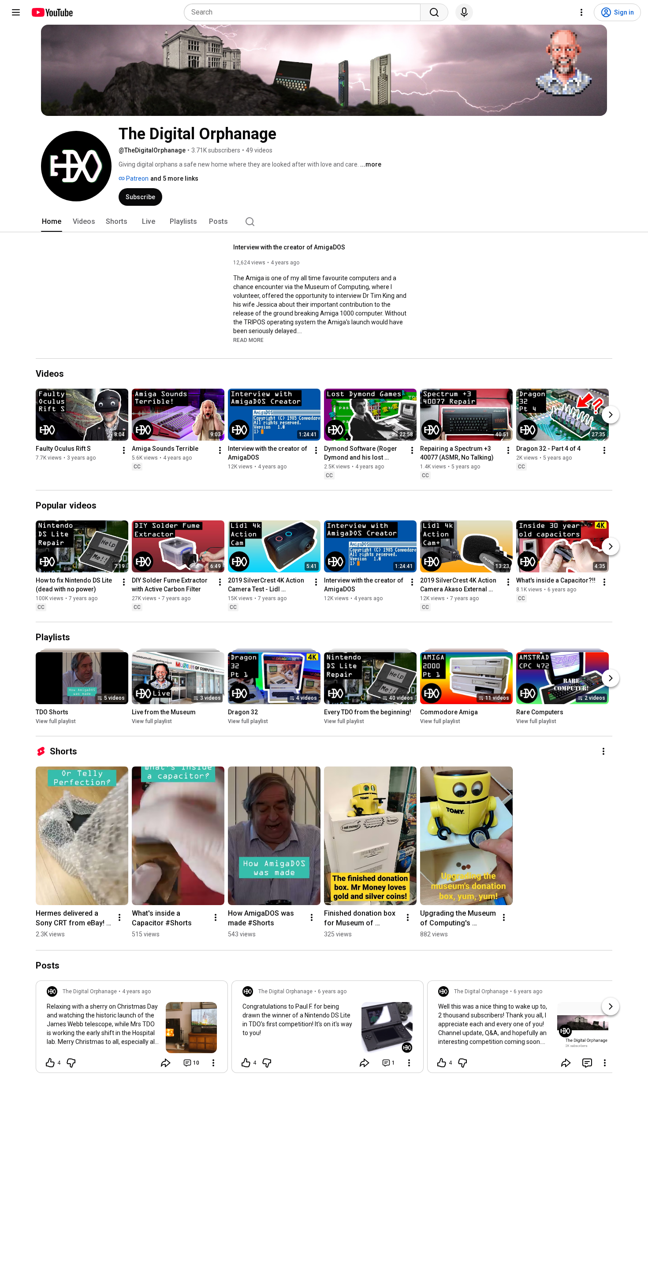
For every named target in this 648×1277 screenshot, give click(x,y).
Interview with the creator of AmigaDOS (289, 247)
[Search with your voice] (464, 12)
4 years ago (136, 991)
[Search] (434, 12)
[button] (248, 339)
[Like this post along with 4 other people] (50, 1063)
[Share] (166, 1063)
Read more (248, 340)
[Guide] (16, 12)
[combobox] (304, 12)
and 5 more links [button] (174, 178)
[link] (132, 1029)
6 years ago (332, 991)
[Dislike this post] (71, 1063)
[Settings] (581, 12)
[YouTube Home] (52, 12)
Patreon (137, 178)
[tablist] (324, 221)
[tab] (51, 221)
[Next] (610, 414)
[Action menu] (213, 1063)
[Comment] (587, 1063)
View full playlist (56, 721)
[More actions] (124, 450)
